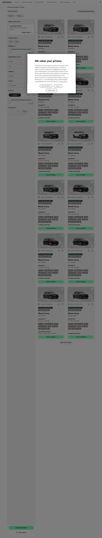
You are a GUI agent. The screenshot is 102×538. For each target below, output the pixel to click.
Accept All (58, 86)
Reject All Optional (46, 86)
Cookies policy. (63, 81)
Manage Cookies (51, 90)
